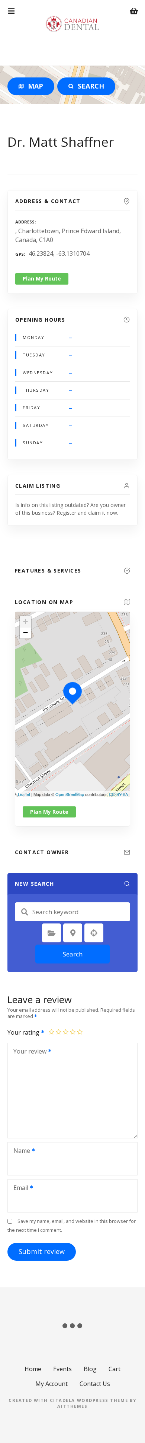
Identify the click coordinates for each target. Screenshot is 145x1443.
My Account (51, 1384)
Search (73, 954)
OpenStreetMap (69, 794)
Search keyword (24, 912)
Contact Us (95, 1384)
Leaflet (24, 794)
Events (62, 1369)
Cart (114, 1369)
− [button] (25, 632)
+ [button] (25, 621)
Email (19, 1188)
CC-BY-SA (118, 794)
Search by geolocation (94, 933)
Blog (90, 1369)
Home (33, 1369)
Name (20, 1151)
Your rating (24, 1032)
